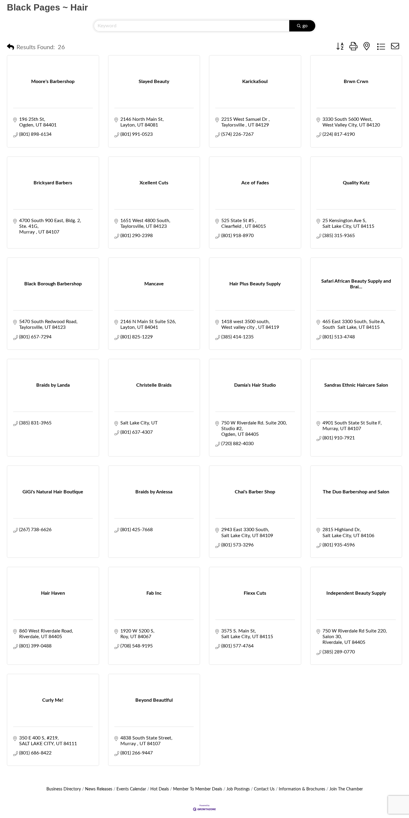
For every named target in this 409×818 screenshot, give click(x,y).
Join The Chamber (346, 789)
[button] (10, 47)
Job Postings (238, 789)
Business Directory (63, 789)
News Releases (98, 789)
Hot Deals (159, 789)
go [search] (304, 25)
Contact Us (264, 789)
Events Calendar (131, 789)
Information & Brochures (302, 789)
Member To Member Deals (197, 789)
